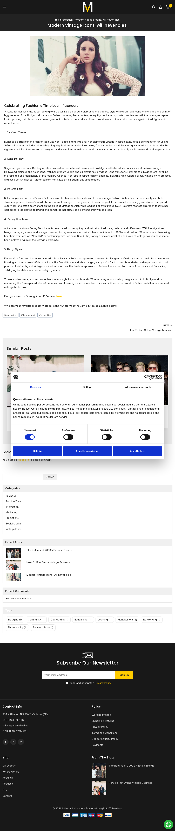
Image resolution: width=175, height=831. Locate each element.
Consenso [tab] (36, 387)
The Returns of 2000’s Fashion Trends (49, 550)
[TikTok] (21, 742)
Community (36, 619)
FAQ (5, 789)
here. (59, 296)
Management (28, 315)
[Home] (56, 19)
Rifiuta (37, 451)
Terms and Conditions (104, 732)
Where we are (11, 771)
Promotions (12, 517)
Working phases (101, 714)
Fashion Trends (15, 501)
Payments (97, 744)
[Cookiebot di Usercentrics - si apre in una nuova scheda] (147, 377)
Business (11, 495)
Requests (8, 783)
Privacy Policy (103, 682)
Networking (45, 315)
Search (50, 476)
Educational (83, 619)
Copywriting (10, 315)
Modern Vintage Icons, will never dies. (48, 574)
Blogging (15, 619)
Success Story (43, 627)
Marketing (11, 512)
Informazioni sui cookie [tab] (139, 387)
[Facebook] (6, 742)
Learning (105, 619)
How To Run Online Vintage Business (150, 327)
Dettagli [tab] (87, 387)
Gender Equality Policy (105, 738)
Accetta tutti (137, 451)
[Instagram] (13, 742)
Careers (7, 795)
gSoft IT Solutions (111, 808)
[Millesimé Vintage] (87, 7)
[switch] (68, 437)
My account (9, 765)
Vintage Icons (14, 529)
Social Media (13, 523)
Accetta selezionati (87, 451)
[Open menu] (4, 7)
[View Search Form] (154, 7)
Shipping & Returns (103, 720)
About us (8, 777)
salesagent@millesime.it (16, 725)
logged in (23, 459)
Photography (17, 627)
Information (12, 506)
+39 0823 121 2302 (13, 720)
